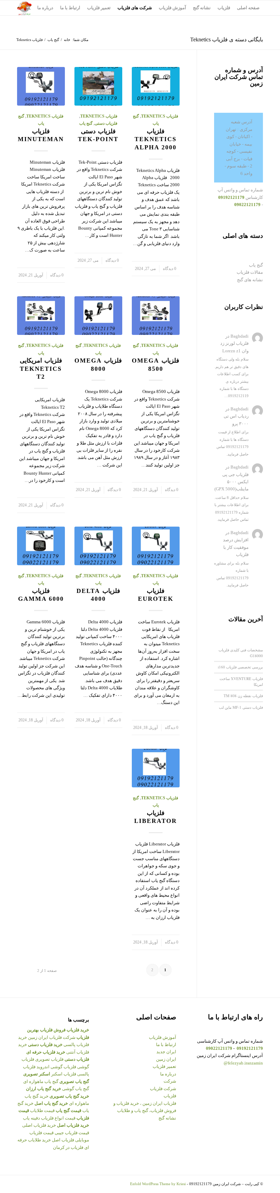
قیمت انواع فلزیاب (58, 1118)
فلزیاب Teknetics (159, 116)
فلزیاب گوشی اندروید (56, 1066)
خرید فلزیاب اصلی (39, 1125)
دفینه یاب (31, 1118)
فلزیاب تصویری (49, 1059)
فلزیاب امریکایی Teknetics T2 (41, 368)
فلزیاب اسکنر (63, 1073)
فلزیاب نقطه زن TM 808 (243, 695)
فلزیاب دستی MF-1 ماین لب (241, 707)
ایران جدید (166, 1051)
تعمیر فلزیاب (164, 1066)
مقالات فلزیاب (250, 272)
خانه (67, 40)
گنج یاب (53, 40)
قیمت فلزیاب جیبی (72, 1132)
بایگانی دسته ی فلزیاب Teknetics (226, 39)
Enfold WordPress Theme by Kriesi (158, 1184)
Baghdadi (239, 336)
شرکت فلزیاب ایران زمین (51, 1037)
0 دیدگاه (169, 269)
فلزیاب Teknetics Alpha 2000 (156, 139)
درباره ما (168, 1073)
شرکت (170, 1081)
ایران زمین (166, 1059)
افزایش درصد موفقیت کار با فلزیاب (236, 547)
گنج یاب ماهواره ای (40, 1081)
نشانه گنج (167, 1118)
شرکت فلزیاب (163, 1088)
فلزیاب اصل (63, 1139)
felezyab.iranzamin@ (243, 1063)
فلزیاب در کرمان (68, 1147)
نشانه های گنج (250, 279)
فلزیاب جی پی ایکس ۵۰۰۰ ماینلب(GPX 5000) (231, 482)
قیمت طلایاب (42, 1110)
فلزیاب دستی (106, 123)
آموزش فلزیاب (162, 1037)
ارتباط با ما (166, 1044)
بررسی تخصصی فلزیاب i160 (240, 666)
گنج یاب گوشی (75, 1088)
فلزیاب (170, 1095)
